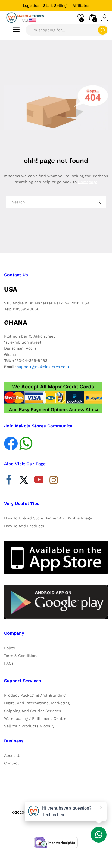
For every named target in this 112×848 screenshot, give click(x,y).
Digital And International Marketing (37, 703)
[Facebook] (8, 481)
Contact (11, 763)
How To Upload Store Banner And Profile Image (48, 518)
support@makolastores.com (43, 367)
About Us (12, 755)
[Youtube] (38, 481)
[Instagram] (53, 480)
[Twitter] (23, 481)
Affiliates (81, 5)
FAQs (8, 663)
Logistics (31, 5)
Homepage (87, 182)
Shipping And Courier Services (32, 711)
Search (102, 30)
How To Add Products (24, 526)
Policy (9, 648)
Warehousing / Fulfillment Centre (35, 718)
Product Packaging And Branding (34, 695)
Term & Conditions (21, 655)
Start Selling (55, 5)
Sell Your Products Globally (29, 726)
